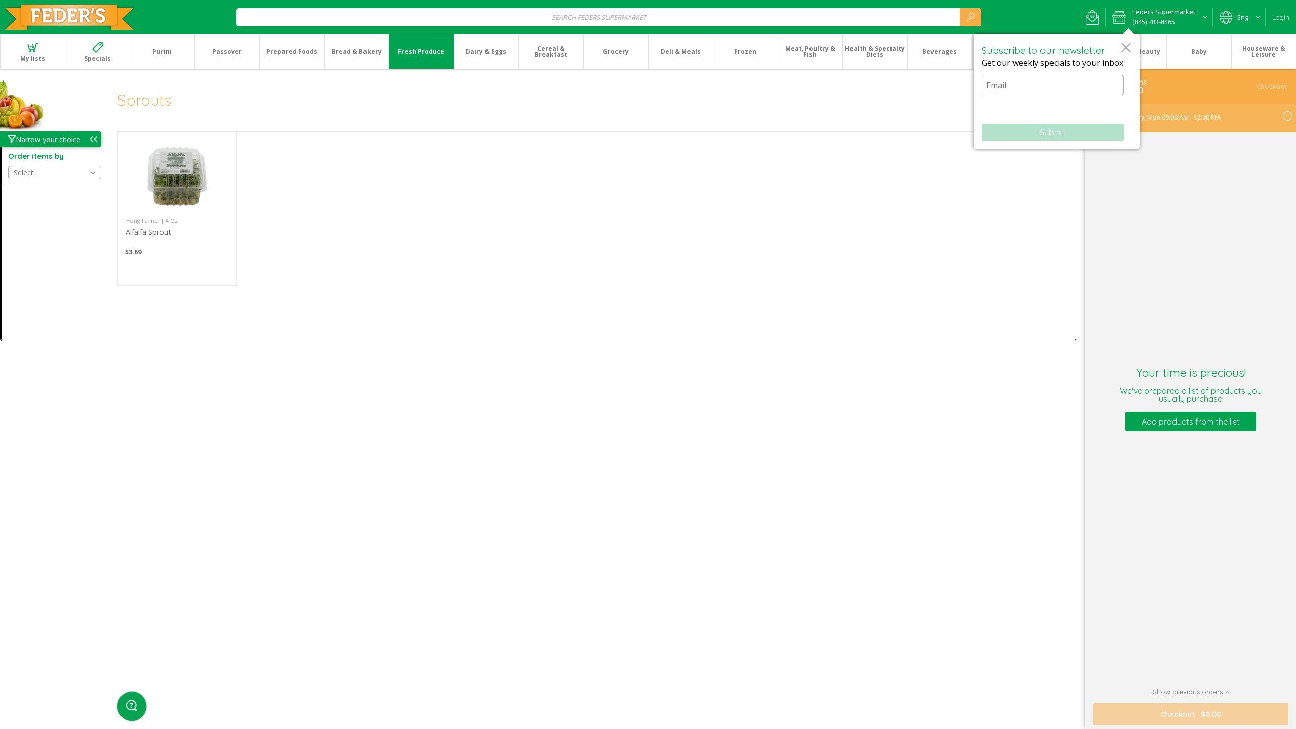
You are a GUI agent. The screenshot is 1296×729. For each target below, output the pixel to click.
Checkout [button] (1272, 86)
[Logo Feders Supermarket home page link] (69, 17)
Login (1280, 17)
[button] (1092, 17)
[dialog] (1057, 91)
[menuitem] (32, 51)
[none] (177, 208)
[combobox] (608, 17)
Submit (1053, 132)
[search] (970, 17)
